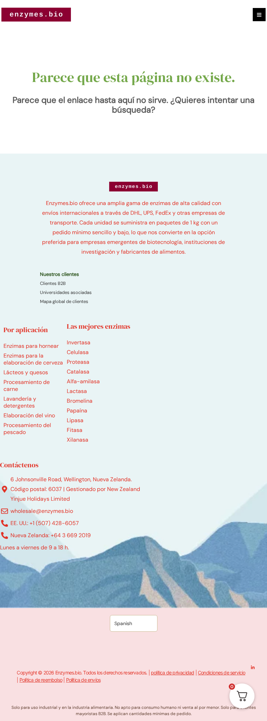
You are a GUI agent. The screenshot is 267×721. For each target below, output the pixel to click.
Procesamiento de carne (26, 385)
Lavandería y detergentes (19, 402)
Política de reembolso (40, 680)
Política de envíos (83, 680)
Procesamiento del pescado (27, 428)
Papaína (77, 410)
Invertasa (78, 342)
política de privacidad (172, 672)
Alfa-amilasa (83, 381)
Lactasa (77, 391)
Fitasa (74, 430)
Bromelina (79, 400)
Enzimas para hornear (31, 346)
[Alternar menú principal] (259, 14)
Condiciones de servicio (221, 672)
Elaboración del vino (29, 415)
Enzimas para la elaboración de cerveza (33, 359)
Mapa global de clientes (64, 301)
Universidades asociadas (66, 292)
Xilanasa (77, 439)
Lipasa (75, 420)
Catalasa (78, 371)
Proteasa (78, 362)
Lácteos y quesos (25, 372)
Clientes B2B (53, 283)
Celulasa (78, 352)
